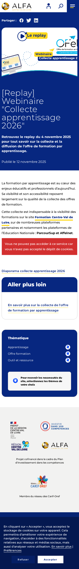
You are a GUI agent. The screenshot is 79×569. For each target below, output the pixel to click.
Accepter (50, 559)
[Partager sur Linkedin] (36, 21)
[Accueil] (16, 6)
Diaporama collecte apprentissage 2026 (33, 271)
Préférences (12, 550)
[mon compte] (49, 6)
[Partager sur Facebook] (21, 21)
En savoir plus (61, 546)
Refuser (23, 559)
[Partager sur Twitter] (28, 21)
